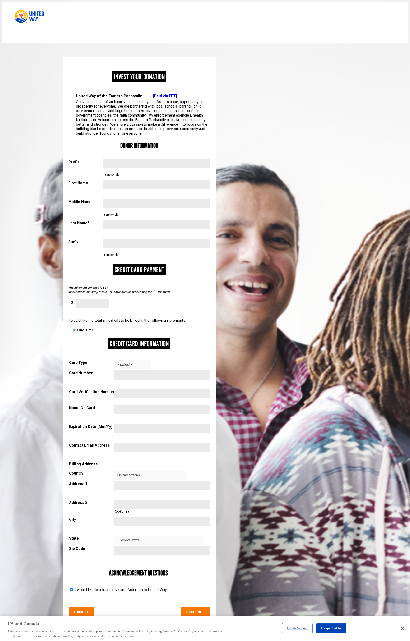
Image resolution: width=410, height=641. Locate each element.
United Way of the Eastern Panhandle (126, 96)
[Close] (402, 628)
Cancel (81, 612)
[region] (205, 628)
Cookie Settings (297, 628)
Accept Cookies (331, 628)
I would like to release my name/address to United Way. (120, 589)
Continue (195, 612)
